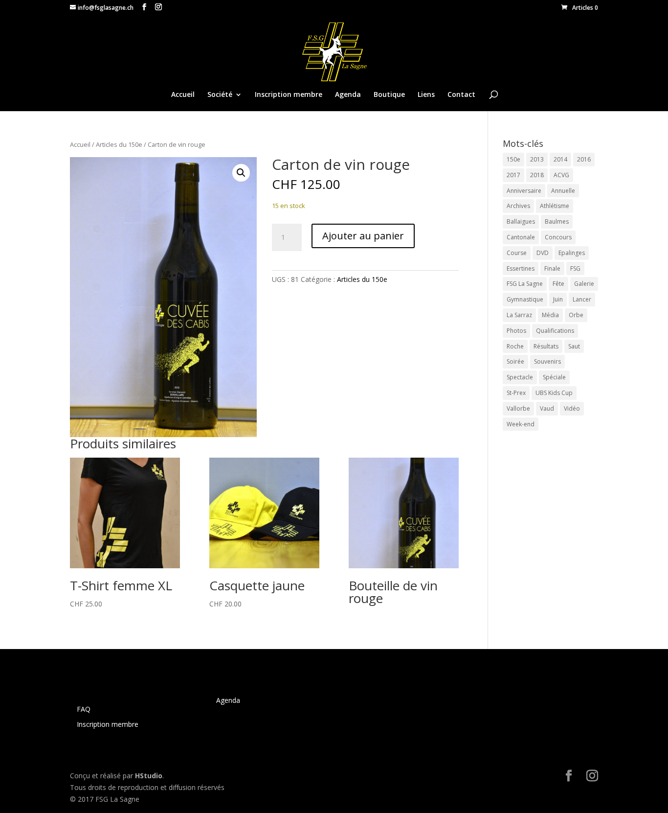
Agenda (348, 95)
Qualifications (555, 330)
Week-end (520, 424)
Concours (558, 237)
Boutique (389, 95)
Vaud (547, 408)
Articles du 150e (119, 144)
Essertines (520, 268)
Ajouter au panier (363, 235)
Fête (558, 283)
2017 (513, 175)
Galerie (584, 283)
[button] (241, 173)
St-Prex (516, 393)
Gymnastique (525, 299)
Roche (515, 346)
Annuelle (563, 190)
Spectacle (520, 377)
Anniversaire (524, 190)
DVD (542, 253)
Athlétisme (554, 206)
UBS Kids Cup (554, 393)
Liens (426, 95)
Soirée (515, 361)
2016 (584, 159)
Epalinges (571, 253)
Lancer (582, 299)
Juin (558, 299)
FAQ (83, 709)
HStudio (148, 775)
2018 (537, 175)
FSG (575, 268)
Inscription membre (288, 95)
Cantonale (521, 237)
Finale (552, 268)
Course (517, 253)
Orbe (576, 315)
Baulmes (557, 221)
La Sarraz (519, 315)
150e (513, 159)
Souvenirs (547, 361)
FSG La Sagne (525, 283)
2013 (537, 159)
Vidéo (572, 408)
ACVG (561, 175)
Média (550, 315)
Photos (516, 330)
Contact (461, 95)
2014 (560, 159)
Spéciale (554, 377)
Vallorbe (518, 408)
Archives (518, 206)
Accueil (183, 95)
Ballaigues (521, 221)
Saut (574, 346)
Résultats (546, 346)
